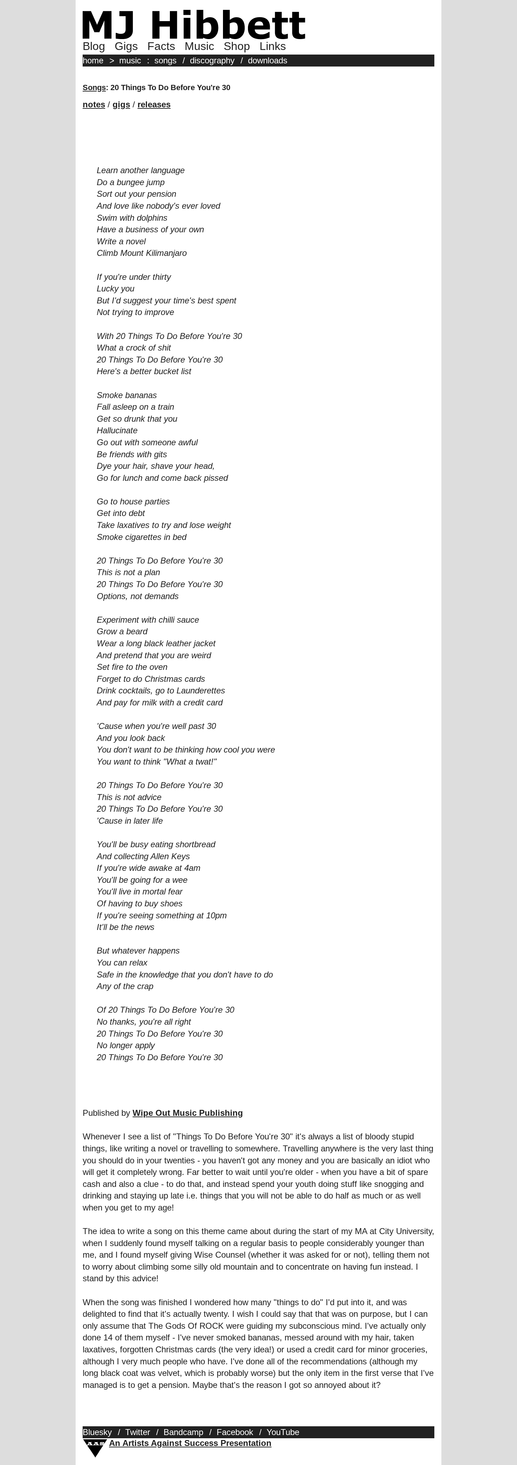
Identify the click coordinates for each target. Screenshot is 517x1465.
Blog (94, 46)
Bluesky (97, 1432)
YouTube (283, 1432)
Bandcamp (183, 1432)
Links (273, 46)
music (130, 60)
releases (154, 104)
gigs (121, 104)
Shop (237, 46)
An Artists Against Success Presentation (190, 1443)
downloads (267, 60)
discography (212, 60)
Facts (161, 46)
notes (94, 104)
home (93, 60)
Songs (94, 87)
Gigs (126, 46)
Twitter (137, 1432)
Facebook (235, 1432)
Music (199, 46)
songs (165, 60)
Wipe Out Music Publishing (188, 1113)
